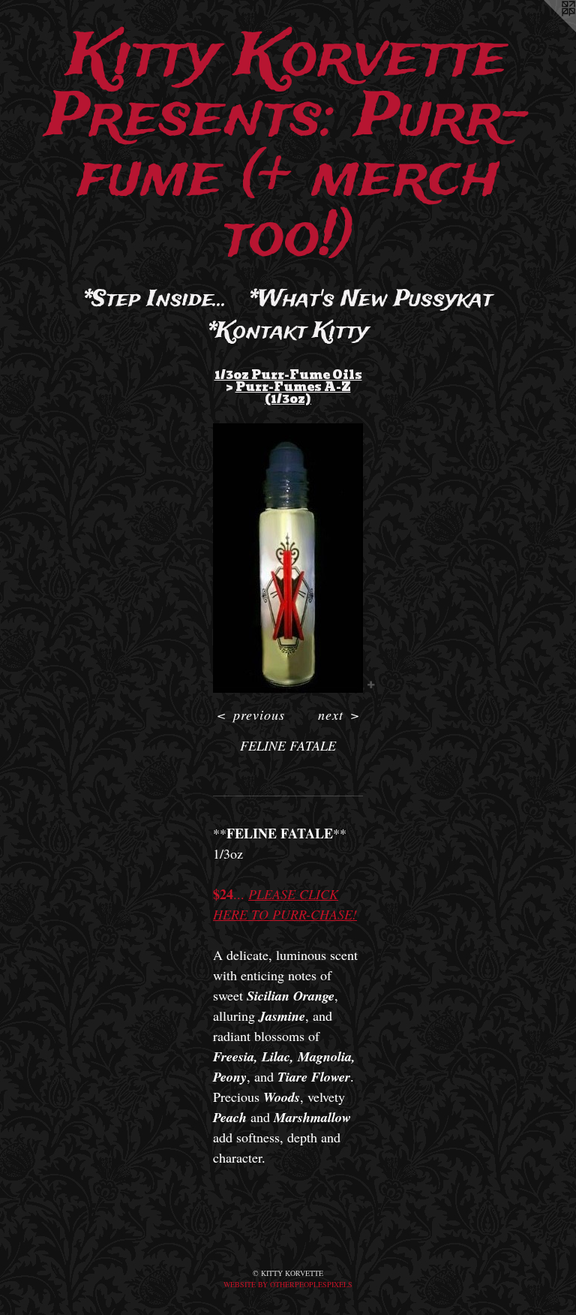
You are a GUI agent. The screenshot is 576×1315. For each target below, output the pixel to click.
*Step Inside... (155, 299)
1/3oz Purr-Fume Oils (288, 375)
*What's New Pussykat (371, 299)
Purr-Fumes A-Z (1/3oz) (293, 393)
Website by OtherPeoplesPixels (288, 1284)
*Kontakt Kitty (288, 332)
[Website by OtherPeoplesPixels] (546, 30)
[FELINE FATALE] (288, 558)
